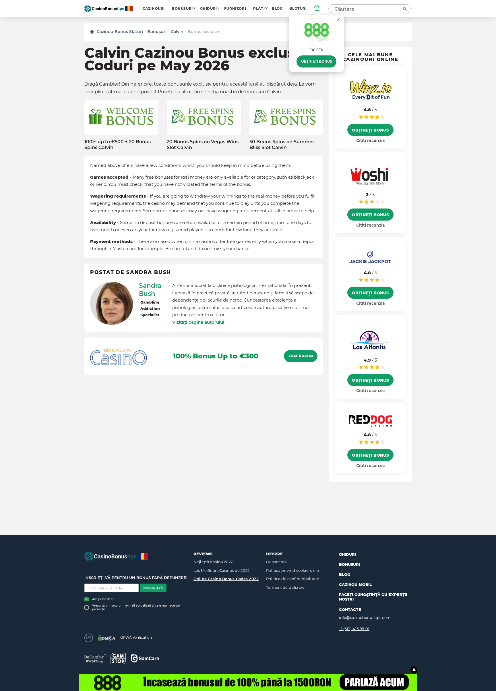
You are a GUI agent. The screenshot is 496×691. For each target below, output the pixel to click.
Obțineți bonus (316, 61)
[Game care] (145, 658)
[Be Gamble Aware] (95, 658)
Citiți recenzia (370, 140)
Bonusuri (182, 9)
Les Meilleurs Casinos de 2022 (221, 570)
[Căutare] (404, 8)
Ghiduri (208, 9)
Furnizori (235, 9)
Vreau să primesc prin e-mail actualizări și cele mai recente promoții (136, 607)
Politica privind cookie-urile (292, 570)
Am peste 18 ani (103, 599)
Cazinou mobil (355, 584)
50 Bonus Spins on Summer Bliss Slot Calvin (281, 144)
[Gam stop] (118, 658)
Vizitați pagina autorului (198, 322)
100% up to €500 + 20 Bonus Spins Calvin (117, 144)
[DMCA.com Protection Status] (106, 638)
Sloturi (298, 9)
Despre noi (276, 561)
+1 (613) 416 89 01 (354, 628)
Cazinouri (154, 9)
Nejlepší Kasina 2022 (213, 561)
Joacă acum (300, 356)
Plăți (259, 9)
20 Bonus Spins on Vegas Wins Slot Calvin (203, 144)
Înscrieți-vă (153, 587)
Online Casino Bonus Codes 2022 (226, 578)
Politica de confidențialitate (292, 578)
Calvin (177, 31)
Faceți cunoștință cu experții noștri (373, 596)
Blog (277, 9)
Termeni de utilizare (285, 587)
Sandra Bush (150, 289)
